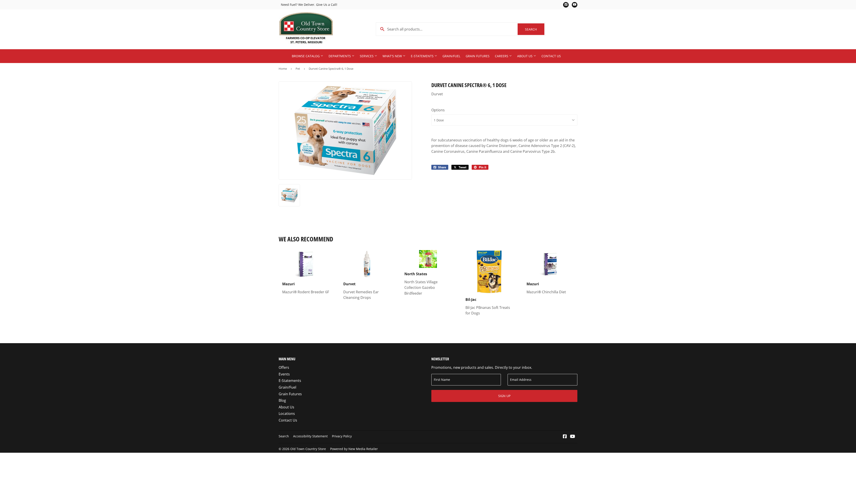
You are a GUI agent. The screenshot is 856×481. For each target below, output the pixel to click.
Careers (502, 56)
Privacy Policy (342, 436)
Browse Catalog (306, 56)
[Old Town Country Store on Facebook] (565, 436)
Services (367, 56)
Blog (282, 400)
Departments (340, 56)
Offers (284, 367)
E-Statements (422, 56)
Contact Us (551, 56)
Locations (287, 413)
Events (284, 374)
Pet (298, 69)
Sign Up (504, 396)
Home (283, 69)
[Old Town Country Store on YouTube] (572, 436)
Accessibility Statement (310, 436)
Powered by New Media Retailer (354, 449)
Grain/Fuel (451, 56)
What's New (393, 56)
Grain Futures (478, 56)
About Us (525, 56)
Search (534, 29)
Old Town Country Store (308, 449)
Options (438, 110)
